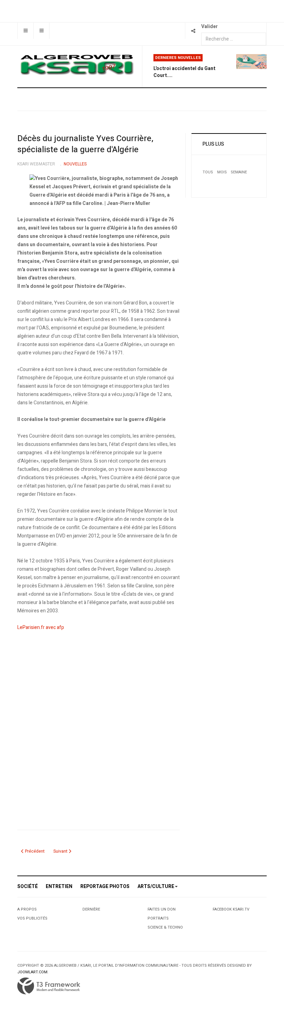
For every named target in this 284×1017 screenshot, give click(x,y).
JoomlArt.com (32, 972)
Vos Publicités (32, 918)
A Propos (27, 909)
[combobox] (233, 39)
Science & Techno (165, 927)
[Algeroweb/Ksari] (76, 64)
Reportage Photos (105, 886)
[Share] (193, 31)
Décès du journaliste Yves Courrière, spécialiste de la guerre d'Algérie (85, 144)
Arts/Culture (155, 886)
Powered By (48, 986)
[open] (25, 31)
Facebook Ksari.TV (231, 909)
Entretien (59, 886)
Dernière (91, 909)
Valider (209, 26)
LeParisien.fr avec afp (40, 627)
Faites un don (162, 909)
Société (27, 886)
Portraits (158, 918)
